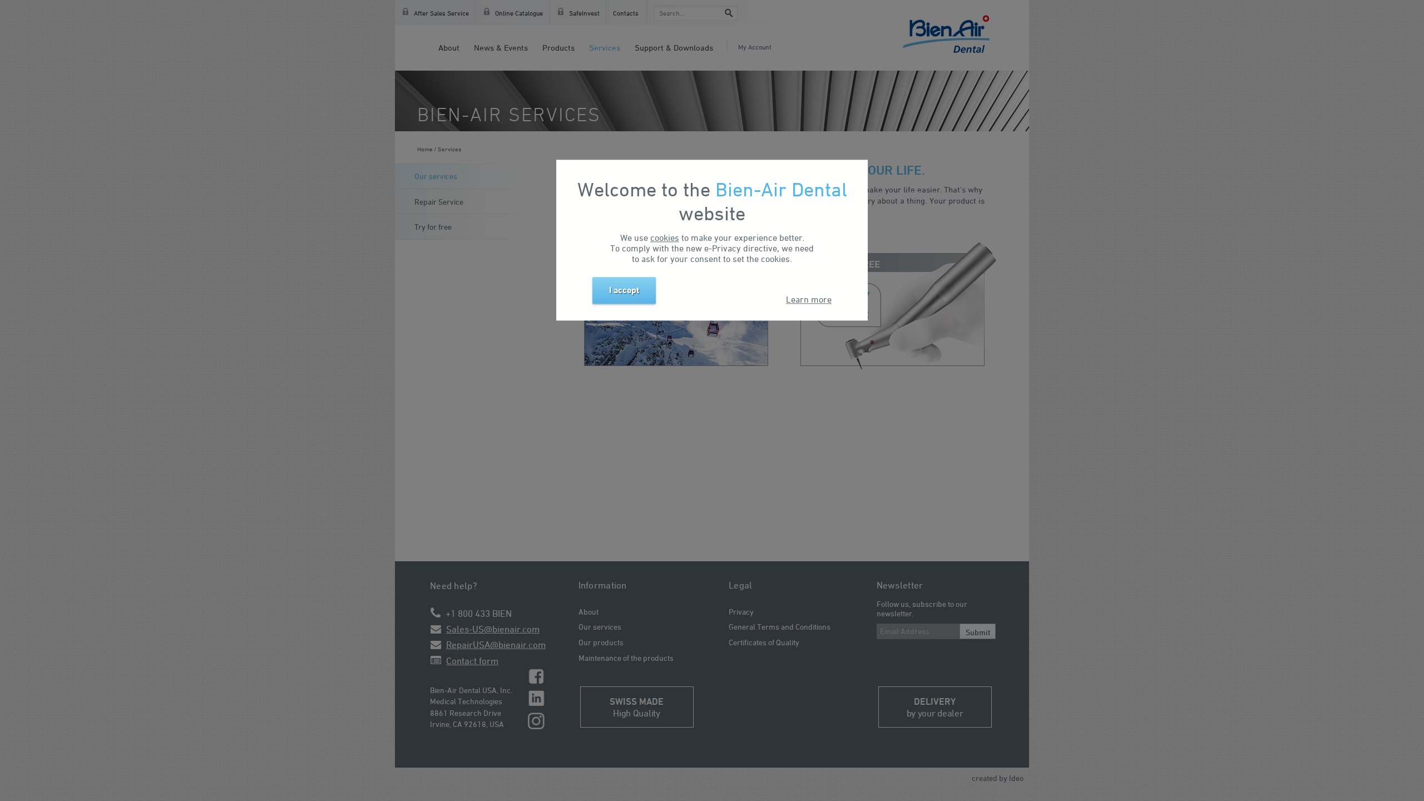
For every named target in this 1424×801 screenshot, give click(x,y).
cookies (664, 238)
